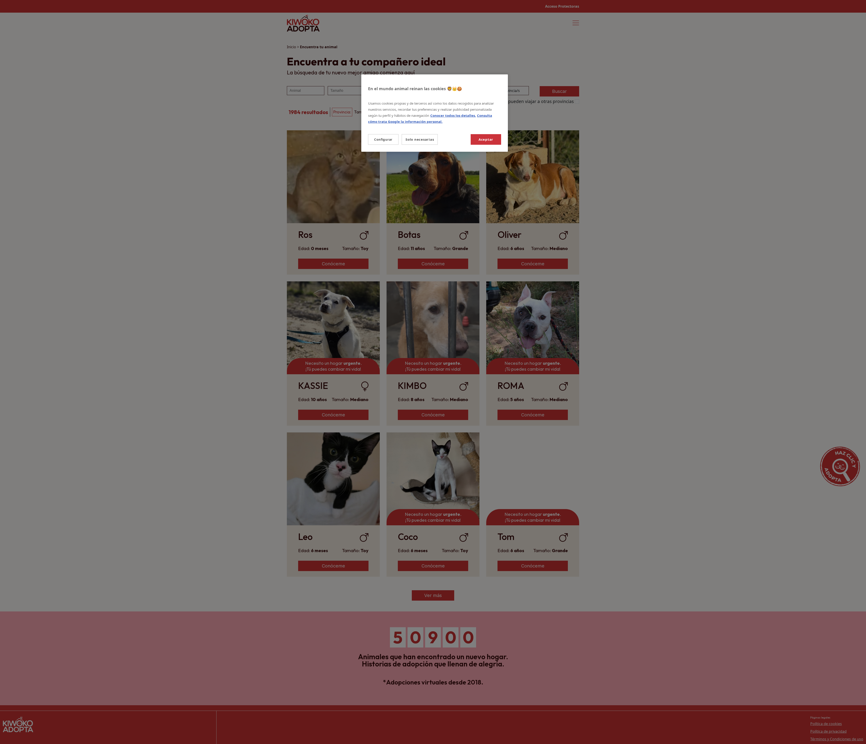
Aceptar (486, 139)
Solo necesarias (419, 139)
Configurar (383, 139)
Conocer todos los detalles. (453, 115)
